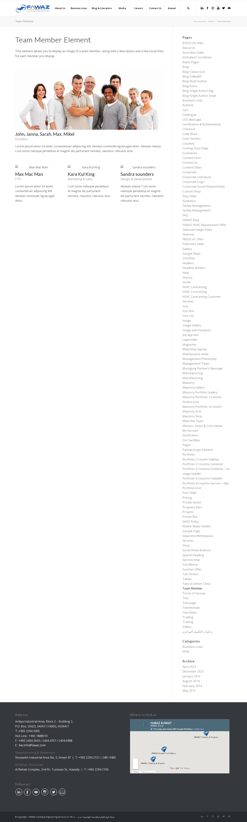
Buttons (187, 105)
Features (188, 234)
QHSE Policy (190, 522)
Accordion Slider (193, 53)
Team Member (24, 21)
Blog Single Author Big (197, 91)
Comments (189, 153)
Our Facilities (191, 440)
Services (187, 541)
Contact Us (189, 163)
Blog (185, 67)
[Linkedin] (202, 8)
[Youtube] (218, 8)
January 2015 (191, 676)
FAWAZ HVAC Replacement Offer (204, 225)
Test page (189, 603)
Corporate (189, 172)
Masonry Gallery (193, 387)
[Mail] (229, 8)
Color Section (191, 139)
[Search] (188, 8)
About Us (188, 48)
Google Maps (191, 254)
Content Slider (192, 167)
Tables (187, 579)
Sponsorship (191, 560)
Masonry (188, 383)
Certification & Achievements (201, 124)
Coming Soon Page (195, 148)
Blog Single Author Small (199, 96)
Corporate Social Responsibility (203, 186)
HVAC (186, 651)
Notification (190, 435)
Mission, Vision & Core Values (202, 426)
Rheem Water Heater (196, 526)
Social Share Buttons (196, 550)
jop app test (190, 335)
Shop (185, 545)
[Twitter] (223, 8)
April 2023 (189, 667)
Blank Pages (190, 62)
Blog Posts (189, 86)
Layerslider (189, 340)
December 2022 (193, 671)
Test (185, 598)
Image (186, 321)
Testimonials (191, 608)
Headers (188, 263)
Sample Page (191, 531)
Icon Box (188, 311)
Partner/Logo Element (197, 450)
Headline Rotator (194, 268)
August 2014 (190, 681)
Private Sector (191, 502)
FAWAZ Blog (190, 220)
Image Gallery (191, 325)
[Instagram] (213, 8)
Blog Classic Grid (193, 72)
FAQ (185, 215)
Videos (186, 627)
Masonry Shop (192, 416)
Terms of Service (193, 593)
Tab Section (190, 574)
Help (185, 273)
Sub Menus (190, 564)
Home (186, 282)
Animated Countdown (197, 57)
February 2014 (192, 686)
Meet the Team (192, 421)
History (187, 277)
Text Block (189, 613)
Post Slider (189, 493)
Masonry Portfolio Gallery (200, 392)
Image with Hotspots (196, 330)
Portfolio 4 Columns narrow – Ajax (205, 483)
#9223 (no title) (192, 43)
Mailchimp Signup (194, 349)
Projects (187, 512)
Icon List (188, 316)
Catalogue (189, 115)
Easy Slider (189, 196)
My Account (190, 431)
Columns (188, 144)
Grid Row (188, 258)
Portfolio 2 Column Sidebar (200, 459)
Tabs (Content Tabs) (196, 584)
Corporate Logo (193, 182)
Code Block (189, 134)
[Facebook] (207, 8)
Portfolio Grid (191, 488)
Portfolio (188, 454)
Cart (185, 110)
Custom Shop (191, 191)
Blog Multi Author (194, 81)
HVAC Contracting (194, 287)
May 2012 (188, 691)
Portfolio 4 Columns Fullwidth (202, 478)
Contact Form (191, 158)
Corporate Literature (196, 177)
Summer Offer (192, 569)
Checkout (188, 129)
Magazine (189, 344)
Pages (186, 445)
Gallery (187, 249)
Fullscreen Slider (193, 244)
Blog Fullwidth (192, 76)
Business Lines (192, 100)
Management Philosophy (199, 359)
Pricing (187, 498)
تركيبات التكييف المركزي (197, 632)
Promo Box (190, 517)
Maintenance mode (195, 354)
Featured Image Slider (197, 230)
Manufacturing (192, 373)
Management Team (195, 364)
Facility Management (196, 206)
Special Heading (193, 555)
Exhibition (189, 201)
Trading (187, 617)
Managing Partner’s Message (202, 368)
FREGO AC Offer (193, 239)
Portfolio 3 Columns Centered (202, 464)
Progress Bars (192, 507)
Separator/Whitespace (197, 536)
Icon (185, 306)
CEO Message (191, 120)
